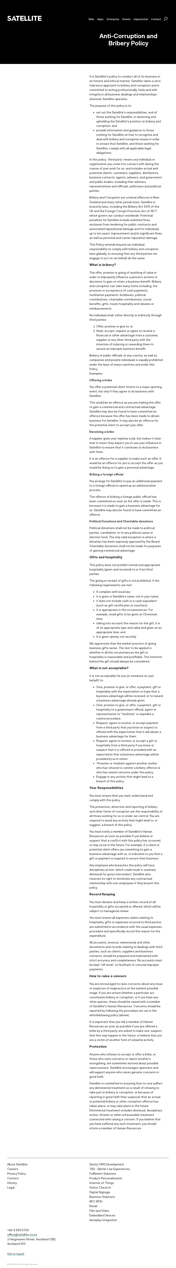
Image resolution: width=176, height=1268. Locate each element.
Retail (93, 1206)
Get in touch (15, 1254)
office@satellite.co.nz (22, 1234)
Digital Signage (99, 1192)
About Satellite (17, 1164)
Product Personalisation (105, 1178)
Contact (13, 1178)
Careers (12, 1169)
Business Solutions (102, 1197)
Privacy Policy (16, 1173)
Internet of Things (101, 1183)
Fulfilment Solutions (102, 1173)
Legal (11, 1187)
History (12, 1183)
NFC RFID (95, 1201)
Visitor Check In (100, 1187)
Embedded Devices (102, 1215)
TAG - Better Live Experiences (109, 1169)
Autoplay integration (103, 1220)
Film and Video (99, 1210)
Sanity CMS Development (106, 1164)
